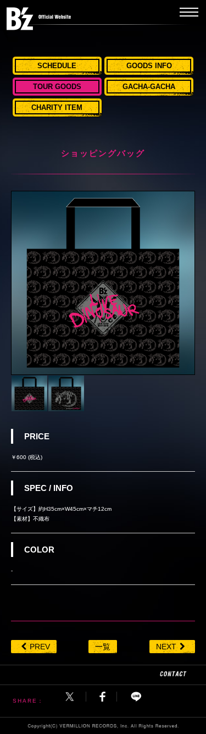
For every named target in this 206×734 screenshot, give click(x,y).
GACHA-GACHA (149, 86)
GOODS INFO (149, 66)
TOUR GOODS (57, 86)
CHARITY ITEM (56, 107)
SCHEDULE (56, 66)
